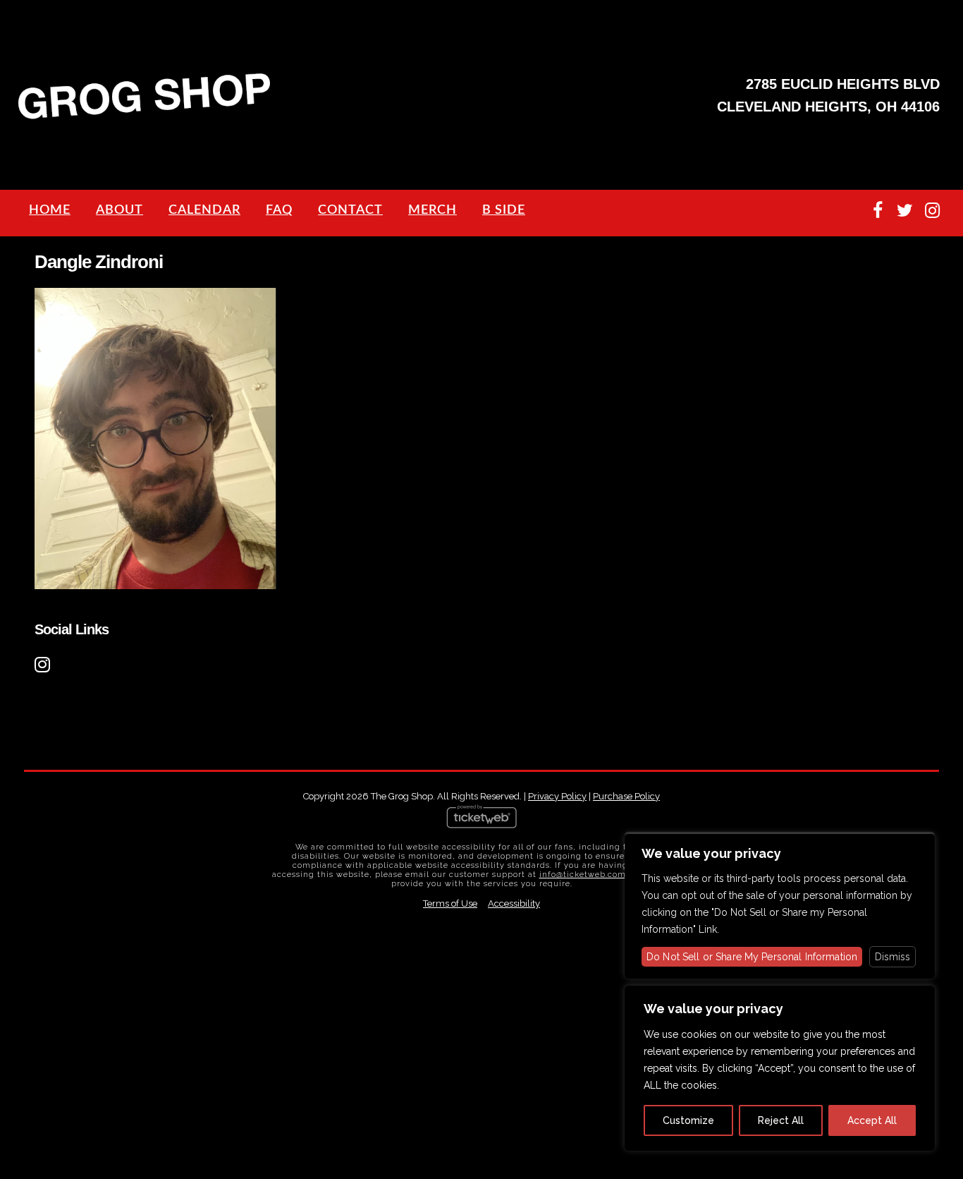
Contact (350, 210)
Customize (688, 1120)
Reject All (781, 1120)
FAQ (279, 210)
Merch (432, 210)
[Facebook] (877, 210)
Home (49, 210)
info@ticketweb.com (582, 874)
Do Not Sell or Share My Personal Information (751, 956)
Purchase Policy (626, 796)
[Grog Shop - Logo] (145, 117)
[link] (44, 662)
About (119, 210)
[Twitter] (905, 210)
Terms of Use (450, 903)
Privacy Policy (557, 796)
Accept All (872, 1120)
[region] (780, 1068)
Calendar (204, 210)
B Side (503, 210)
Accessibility (514, 903)
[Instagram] (932, 210)
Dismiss (892, 956)
